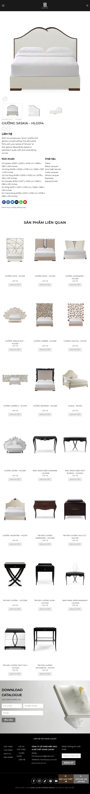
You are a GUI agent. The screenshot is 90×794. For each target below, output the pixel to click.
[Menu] (3, 5)
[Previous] (6, 59)
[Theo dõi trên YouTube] (56, 781)
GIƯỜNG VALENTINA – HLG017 (15, 535)
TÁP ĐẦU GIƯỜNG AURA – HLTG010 (45, 601)
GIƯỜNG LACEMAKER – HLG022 (75, 277)
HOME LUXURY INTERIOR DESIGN (42, 788)
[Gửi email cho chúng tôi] (17, 202)
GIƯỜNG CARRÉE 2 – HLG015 (15, 406)
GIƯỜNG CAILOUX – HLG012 (75, 341)
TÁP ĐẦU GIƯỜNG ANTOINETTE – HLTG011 (45, 666)
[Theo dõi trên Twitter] (12, 202)
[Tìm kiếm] (87, 5)
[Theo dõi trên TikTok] (45, 781)
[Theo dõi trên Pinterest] (25, 202)
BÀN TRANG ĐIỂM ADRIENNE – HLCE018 (45, 472)
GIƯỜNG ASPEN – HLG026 (15, 471)
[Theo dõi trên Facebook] (4, 202)
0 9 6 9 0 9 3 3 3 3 (39, 763)
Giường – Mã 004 (75, 406)
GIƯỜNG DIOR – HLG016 (15, 276)
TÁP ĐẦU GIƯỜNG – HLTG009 (15, 600)
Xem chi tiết (15, 285)
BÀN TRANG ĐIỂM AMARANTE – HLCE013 (75, 601)
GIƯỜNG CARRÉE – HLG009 (45, 341)
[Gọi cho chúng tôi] (21, 202)
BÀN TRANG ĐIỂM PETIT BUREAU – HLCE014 (75, 472)
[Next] (83, 59)
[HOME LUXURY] (45, 5)
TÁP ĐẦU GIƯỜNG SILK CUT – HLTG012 (75, 536)
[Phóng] (5, 99)
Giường (18, 119)
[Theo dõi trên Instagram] (8, 202)
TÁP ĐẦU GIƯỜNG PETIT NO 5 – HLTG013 (15, 666)
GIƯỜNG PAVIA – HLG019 (45, 276)
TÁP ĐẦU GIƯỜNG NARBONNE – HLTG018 (45, 536)
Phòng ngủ (7, 119)
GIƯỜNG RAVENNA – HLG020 (45, 406)
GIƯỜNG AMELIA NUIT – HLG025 (15, 342)
